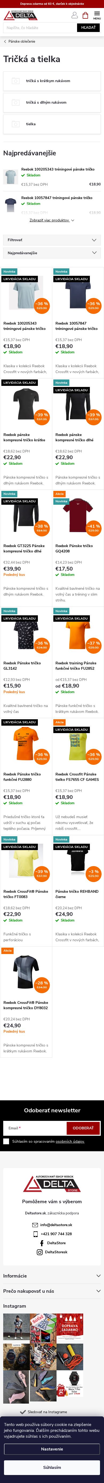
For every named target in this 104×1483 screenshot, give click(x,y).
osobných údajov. (70, 1141)
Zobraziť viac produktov (50, 220)
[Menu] (97, 15)
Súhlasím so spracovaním (48, 1141)
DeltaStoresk (56, 1252)
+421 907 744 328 (56, 1233)
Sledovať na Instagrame (47, 1412)
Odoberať (83, 1128)
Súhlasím (52, 1467)
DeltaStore (56, 1243)
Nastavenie (52, 1449)
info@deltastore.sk (56, 1224)
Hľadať (88, 27)
